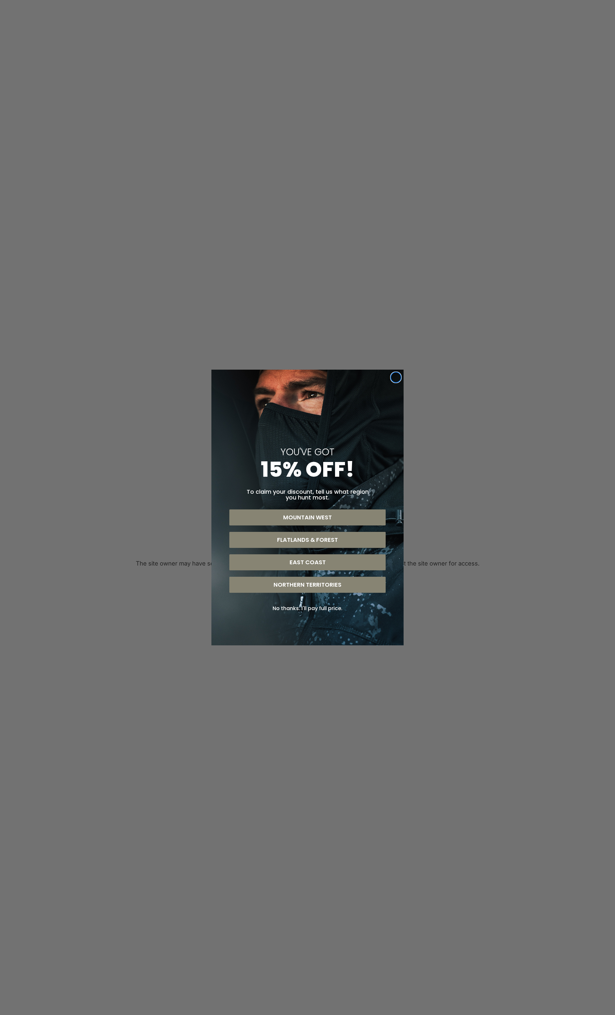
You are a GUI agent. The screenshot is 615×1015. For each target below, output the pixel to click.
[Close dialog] (396, 377)
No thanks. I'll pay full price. (307, 608)
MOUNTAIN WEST (307, 517)
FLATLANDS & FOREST (307, 540)
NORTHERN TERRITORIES (307, 585)
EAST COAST (308, 562)
